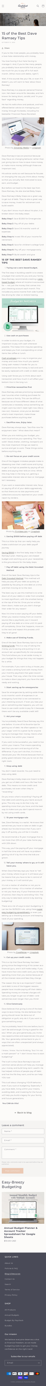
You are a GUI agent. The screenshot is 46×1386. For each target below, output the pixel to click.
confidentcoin (19, 1381)
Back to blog (24, 1112)
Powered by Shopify (29, 1381)
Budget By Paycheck (14, 1320)
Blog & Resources (12, 1274)
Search (8, 1284)
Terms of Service (12, 1290)
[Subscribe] (38, 1363)
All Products (10, 1310)
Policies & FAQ (11, 1268)
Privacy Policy (11, 1295)
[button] (3, 6)
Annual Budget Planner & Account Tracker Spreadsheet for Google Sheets (21, 1233)
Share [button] (7, 48)
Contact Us (10, 1279)
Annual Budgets (12, 1315)
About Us (9, 1263)
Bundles (8, 1326)
